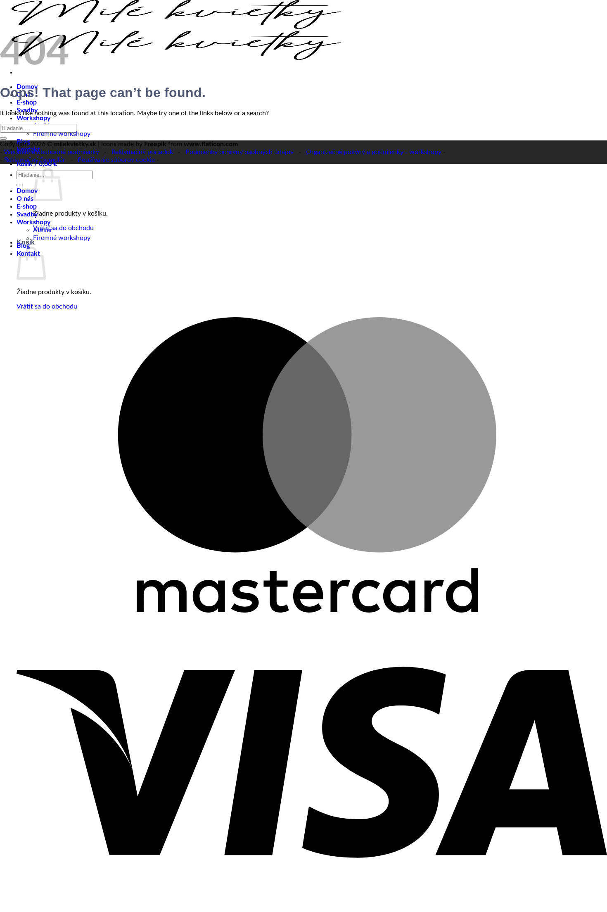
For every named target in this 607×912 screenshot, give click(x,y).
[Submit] (3, 138)
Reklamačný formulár (34, 160)
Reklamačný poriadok (142, 152)
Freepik (155, 144)
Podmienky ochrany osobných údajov (239, 152)
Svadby (27, 214)
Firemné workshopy (61, 134)
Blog (23, 245)
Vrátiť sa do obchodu (63, 228)
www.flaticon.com (211, 144)
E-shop (27, 102)
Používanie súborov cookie (116, 160)
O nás (25, 198)
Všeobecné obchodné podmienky (51, 152)
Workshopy (33, 118)
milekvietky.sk (75, 144)
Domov (27, 191)
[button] (37, 164)
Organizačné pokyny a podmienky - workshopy (373, 152)
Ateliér (42, 230)
